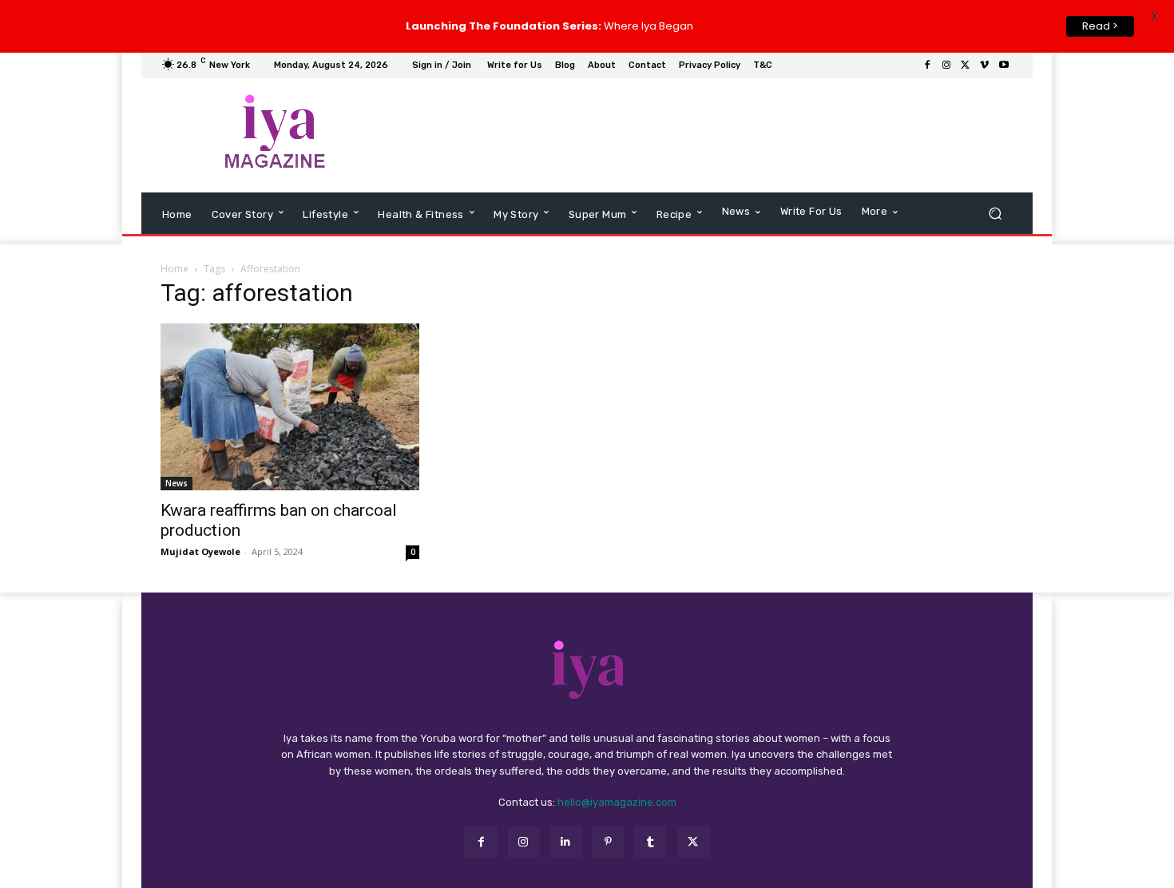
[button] (994, 213)
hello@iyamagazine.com (616, 802)
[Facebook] (927, 65)
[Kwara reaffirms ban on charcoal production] (290, 406)
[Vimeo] (984, 65)
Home (174, 269)
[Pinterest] (608, 842)
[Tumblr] (650, 842)
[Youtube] (1003, 65)
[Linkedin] (565, 842)
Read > (1100, 26)
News (176, 483)
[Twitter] (965, 65)
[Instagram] (946, 65)
